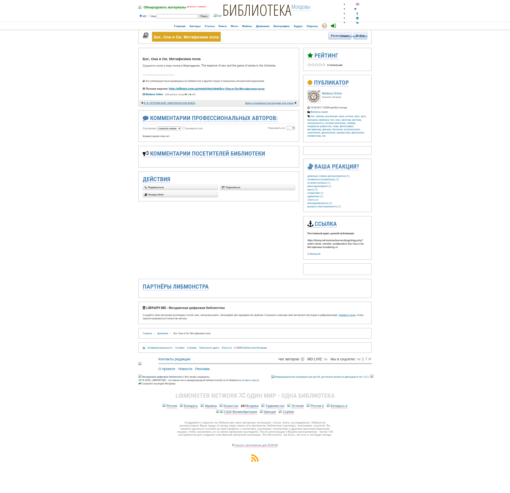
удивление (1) (315, 196)
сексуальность (315, 122)
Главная (147, 333)
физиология (328, 132)
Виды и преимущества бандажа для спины (269, 103)
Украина (211, 405)
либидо (351, 122)
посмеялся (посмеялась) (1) (323, 179)
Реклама (202, 368)
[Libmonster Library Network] (372, 376)
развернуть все (194, 128)
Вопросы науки (319, 111)
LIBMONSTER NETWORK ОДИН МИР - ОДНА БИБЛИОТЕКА (255, 395)
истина (349, 116)
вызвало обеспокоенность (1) (324, 206)
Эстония (297, 405)
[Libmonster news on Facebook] (366, 358)
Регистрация (349, 36)
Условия (179, 347)
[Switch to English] (357, 4)
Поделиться (233, 187)
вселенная (331, 116)
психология (313, 132)
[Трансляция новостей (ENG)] (355, 8)
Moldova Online (154, 94)
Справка (192, 347)
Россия (172, 405)
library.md (315, 253)
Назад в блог (156, 194)
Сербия (288, 411)
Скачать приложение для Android (256, 445)
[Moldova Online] (313, 102)
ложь (335, 126)
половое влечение (335, 122)
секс (337, 119)
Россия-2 (317, 405)
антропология (352, 129)
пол (332, 119)
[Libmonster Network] (320, 376)
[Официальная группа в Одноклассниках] (357, 13)
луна (341, 116)
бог (313, 116)
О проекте (166, 368)
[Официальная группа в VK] (357, 22)
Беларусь (191, 405)
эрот (363, 116)
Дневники (162, 333)
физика (327, 129)
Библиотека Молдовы (254, 347)
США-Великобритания (240, 411)
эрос (357, 116)
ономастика (314, 135)
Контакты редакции (174, 358)
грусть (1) (312, 189)
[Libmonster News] (370, 358)
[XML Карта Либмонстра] (255, 460)
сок (324, 135)
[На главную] (140, 363)
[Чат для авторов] (303, 358)
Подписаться (156, 187)
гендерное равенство (319, 126)
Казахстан (231, 405)
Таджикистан (274, 405)
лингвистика (343, 132)
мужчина (324, 119)
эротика (356, 119)
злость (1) (313, 199)
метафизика (314, 129)
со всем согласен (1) (318, 182)
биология (337, 129)
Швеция (270, 411)
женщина (312, 119)
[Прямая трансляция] (327, 358)
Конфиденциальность (160, 347)
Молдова (252, 405)
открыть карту (250, 380)
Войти (364, 36)
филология (357, 132)
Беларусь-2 (339, 405)
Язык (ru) (227, 347)
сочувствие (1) (315, 192)
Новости (185, 368)
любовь (320, 116)
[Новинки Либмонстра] (363, 358)
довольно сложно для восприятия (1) (328, 175)
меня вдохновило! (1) (319, 186)
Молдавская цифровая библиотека (162, 376)
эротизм (346, 119)
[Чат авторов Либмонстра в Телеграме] (357, 18)
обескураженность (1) (319, 203)
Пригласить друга (209, 347)
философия (346, 126)
